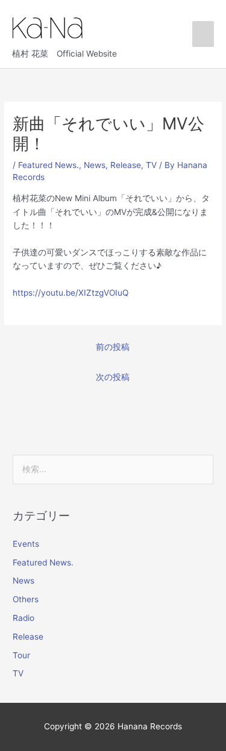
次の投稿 (113, 377)
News (94, 165)
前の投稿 (113, 347)
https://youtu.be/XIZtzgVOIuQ (70, 293)
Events (26, 544)
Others (26, 599)
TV (151, 165)
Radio (23, 618)
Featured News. (48, 165)
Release (125, 165)
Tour (21, 655)
